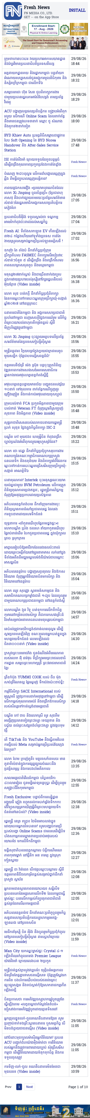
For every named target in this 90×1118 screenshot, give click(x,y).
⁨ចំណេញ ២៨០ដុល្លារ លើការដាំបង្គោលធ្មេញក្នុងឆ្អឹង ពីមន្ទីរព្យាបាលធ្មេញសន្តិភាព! (34, 176)
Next (29, 1087)
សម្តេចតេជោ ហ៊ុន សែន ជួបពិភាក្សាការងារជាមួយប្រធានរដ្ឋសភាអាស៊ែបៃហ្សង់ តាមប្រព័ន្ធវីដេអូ (33, 97)
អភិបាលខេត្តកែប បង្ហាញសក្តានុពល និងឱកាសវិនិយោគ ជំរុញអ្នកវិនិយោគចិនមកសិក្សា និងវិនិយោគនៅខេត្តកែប (34, 576)
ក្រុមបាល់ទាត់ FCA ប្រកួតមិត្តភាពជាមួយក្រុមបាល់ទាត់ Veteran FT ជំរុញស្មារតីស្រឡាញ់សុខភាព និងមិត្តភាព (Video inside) (33, 408)
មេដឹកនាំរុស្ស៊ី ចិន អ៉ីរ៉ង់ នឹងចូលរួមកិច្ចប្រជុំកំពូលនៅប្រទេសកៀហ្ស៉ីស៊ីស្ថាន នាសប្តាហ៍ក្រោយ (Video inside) (34, 937)
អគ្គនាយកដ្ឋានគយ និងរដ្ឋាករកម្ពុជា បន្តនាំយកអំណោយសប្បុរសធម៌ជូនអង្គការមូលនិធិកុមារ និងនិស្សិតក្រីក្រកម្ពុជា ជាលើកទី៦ (35, 78)
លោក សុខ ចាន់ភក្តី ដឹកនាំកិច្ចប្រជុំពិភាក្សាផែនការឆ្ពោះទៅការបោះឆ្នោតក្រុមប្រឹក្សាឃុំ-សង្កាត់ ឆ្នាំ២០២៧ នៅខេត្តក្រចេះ (35, 298)
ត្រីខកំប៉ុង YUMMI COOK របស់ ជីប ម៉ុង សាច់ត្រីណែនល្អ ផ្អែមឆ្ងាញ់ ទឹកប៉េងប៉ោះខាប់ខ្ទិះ (34, 680)
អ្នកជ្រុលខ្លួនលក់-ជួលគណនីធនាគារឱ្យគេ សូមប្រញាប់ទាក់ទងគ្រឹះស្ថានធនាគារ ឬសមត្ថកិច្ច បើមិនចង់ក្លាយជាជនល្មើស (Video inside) (34, 1023)
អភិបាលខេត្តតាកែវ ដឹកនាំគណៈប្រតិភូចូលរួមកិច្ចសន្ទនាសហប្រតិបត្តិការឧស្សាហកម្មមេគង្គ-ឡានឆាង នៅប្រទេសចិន (35, 918)
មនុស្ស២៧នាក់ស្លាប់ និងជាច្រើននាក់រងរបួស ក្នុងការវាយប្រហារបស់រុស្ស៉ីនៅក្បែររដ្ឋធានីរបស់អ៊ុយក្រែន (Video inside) (33, 279)
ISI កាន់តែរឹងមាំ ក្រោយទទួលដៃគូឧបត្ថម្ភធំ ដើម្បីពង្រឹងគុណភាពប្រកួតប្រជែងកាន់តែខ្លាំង (32, 162)
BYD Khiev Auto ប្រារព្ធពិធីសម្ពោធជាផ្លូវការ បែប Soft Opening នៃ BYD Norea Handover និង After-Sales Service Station (34, 143)
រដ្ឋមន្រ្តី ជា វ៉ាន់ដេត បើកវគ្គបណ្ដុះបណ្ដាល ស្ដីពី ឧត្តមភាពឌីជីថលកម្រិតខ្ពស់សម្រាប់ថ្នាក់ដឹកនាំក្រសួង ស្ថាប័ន (34, 874)
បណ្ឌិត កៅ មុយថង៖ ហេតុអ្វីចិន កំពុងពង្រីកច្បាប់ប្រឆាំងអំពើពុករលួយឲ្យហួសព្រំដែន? (33, 439)
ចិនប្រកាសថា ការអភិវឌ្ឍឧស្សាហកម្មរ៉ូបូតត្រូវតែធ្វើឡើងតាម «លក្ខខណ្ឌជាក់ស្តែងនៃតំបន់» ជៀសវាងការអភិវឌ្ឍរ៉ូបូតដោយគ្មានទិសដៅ (34, 1004)
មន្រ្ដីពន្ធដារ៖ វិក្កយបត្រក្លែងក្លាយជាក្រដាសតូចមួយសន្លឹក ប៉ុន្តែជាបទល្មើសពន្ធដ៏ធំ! (33, 354)
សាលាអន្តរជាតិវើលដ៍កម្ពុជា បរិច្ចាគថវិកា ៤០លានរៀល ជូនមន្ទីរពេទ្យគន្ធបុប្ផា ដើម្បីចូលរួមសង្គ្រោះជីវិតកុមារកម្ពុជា (35, 783)
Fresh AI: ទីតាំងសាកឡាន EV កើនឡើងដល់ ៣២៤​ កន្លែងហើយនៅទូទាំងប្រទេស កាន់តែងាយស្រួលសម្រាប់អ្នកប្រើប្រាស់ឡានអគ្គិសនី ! (35, 236)
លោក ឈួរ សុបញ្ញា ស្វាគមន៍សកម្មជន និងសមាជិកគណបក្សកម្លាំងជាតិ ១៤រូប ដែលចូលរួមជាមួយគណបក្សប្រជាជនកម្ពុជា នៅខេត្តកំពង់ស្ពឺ (35, 596)
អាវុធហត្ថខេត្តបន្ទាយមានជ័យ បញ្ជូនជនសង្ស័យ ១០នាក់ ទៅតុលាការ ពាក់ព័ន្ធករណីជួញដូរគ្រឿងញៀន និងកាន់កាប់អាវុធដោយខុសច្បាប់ (34, 389)
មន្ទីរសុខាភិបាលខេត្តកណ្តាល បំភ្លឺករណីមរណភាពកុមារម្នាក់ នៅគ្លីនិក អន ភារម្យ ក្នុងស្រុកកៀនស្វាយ (33, 855)
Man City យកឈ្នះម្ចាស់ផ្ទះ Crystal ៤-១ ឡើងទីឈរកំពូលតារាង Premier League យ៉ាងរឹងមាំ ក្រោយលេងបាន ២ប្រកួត (33, 956)
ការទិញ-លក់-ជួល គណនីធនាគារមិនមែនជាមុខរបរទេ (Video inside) (32, 1069)
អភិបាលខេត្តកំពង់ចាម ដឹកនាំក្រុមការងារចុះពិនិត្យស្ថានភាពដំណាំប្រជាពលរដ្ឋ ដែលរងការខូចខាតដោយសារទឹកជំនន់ (32, 509)
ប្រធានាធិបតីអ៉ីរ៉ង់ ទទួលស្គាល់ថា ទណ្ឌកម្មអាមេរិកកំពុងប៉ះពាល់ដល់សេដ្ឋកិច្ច (31, 220)
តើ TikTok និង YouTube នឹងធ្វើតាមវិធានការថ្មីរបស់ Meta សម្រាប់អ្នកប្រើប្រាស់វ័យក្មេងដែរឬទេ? (34, 744)
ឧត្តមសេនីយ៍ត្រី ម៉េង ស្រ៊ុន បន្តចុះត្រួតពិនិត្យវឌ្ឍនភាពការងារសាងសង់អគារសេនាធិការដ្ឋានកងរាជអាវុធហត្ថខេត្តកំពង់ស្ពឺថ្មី (32, 370)
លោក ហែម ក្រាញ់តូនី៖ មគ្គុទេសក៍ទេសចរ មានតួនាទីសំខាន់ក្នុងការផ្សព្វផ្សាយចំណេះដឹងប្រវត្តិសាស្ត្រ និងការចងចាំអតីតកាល (34, 764)
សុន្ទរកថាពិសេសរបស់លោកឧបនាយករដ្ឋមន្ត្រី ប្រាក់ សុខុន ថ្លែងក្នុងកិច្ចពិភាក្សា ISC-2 (33, 425)
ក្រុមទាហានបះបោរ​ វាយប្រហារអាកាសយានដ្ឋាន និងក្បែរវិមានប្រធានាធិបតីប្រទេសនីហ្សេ (34, 61)
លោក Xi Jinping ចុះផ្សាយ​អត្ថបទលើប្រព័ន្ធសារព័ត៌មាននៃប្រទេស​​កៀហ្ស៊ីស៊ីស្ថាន (34, 339)
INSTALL (77, 11)
